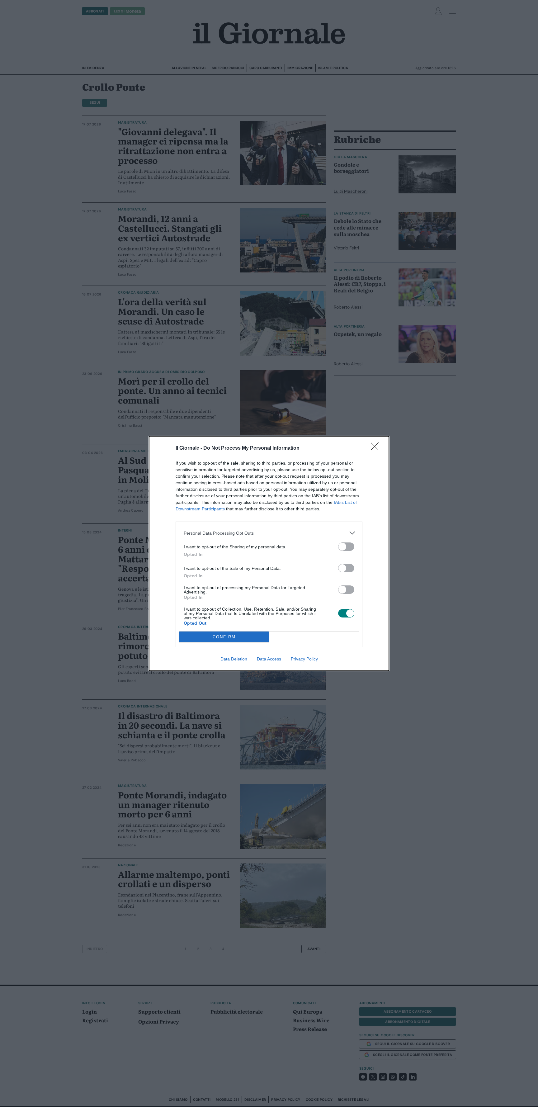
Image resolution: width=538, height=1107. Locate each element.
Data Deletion (233, 658)
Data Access (269, 658)
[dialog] (269, 553)
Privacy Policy (304, 658)
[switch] (346, 546)
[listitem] (269, 533)
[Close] (377, 448)
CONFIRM (224, 637)
